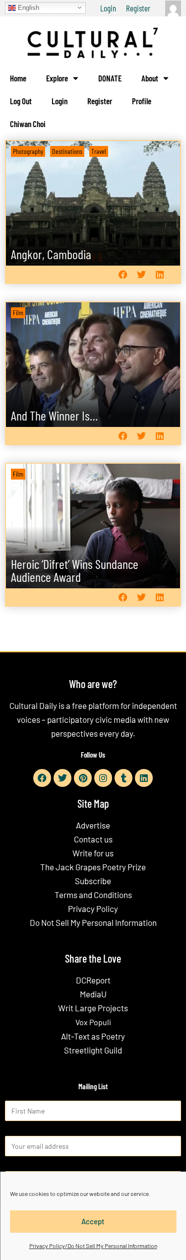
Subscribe (93, 881)
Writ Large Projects (93, 1008)
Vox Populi (93, 1022)
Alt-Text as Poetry (93, 1036)
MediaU (93, 994)
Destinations (67, 151)
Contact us (93, 839)
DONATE (110, 78)
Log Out (21, 101)
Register (138, 8)
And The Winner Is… (54, 415)
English (27, 7)
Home (18, 78)
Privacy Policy (93, 908)
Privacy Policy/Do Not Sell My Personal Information (93, 1245)
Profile (141, 101)
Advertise (93, 825)
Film (18, 312)
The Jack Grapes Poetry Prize (93, 867)
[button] (122, 274)
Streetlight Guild (93, 1050)
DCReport (93, 980)
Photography (28, 151)
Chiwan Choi (28, 124)
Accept (93, 1221)
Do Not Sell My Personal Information (93, 922)
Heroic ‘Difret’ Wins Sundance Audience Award (74, 570)
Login (108, 8)
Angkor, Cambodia (51, 254)
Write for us (93, 853)
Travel (98, 151)
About (149, 78)
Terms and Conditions (93, 895)
